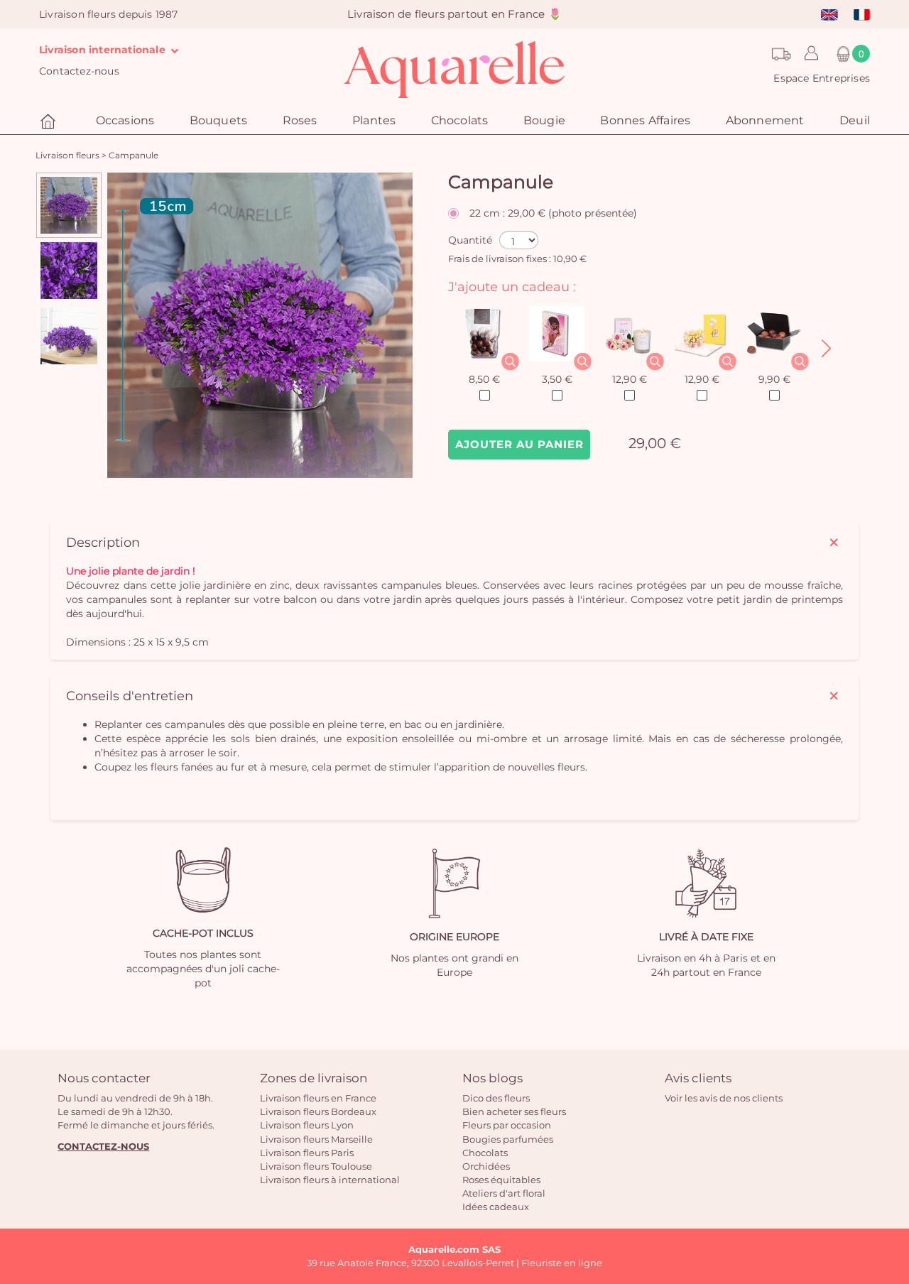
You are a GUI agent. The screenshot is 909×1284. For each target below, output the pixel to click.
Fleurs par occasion (506, 1125)
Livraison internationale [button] (103, 49)
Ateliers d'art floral (503, 1193)
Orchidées (486, 1166)
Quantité (470, 240)
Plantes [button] (374, 120)
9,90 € (774, 379)
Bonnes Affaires (645, 120)
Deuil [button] (854, 120)
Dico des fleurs (496, 1098)
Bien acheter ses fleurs (514, 1111)
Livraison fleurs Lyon (307, 1125)
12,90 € (629, 379)
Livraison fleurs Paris (307, 1152)
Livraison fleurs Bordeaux (318, 1111)
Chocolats (485, 1152)
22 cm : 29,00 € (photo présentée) (553, 213)
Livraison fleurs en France (318, 1098)
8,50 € (484, 379)
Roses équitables (501, 1179)
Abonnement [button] (765, 120)
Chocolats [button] (460, 120)
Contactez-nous (79, 71)
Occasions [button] (125, 120)
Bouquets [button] (219, 120)
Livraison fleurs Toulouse (316, 1166)
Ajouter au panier (519, 444)
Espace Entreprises (821, 78)
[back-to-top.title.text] (891, 1145)
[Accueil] (50, 121)
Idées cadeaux (495, 1206)
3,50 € (557, 379)
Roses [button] (300, 120)
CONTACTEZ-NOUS (103, 1146)
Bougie (544, 120)
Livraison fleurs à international (330, 1179)
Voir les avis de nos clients (724, 1098)
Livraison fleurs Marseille (316, 1139)
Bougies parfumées (507, 1139)
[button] (808, 54)
